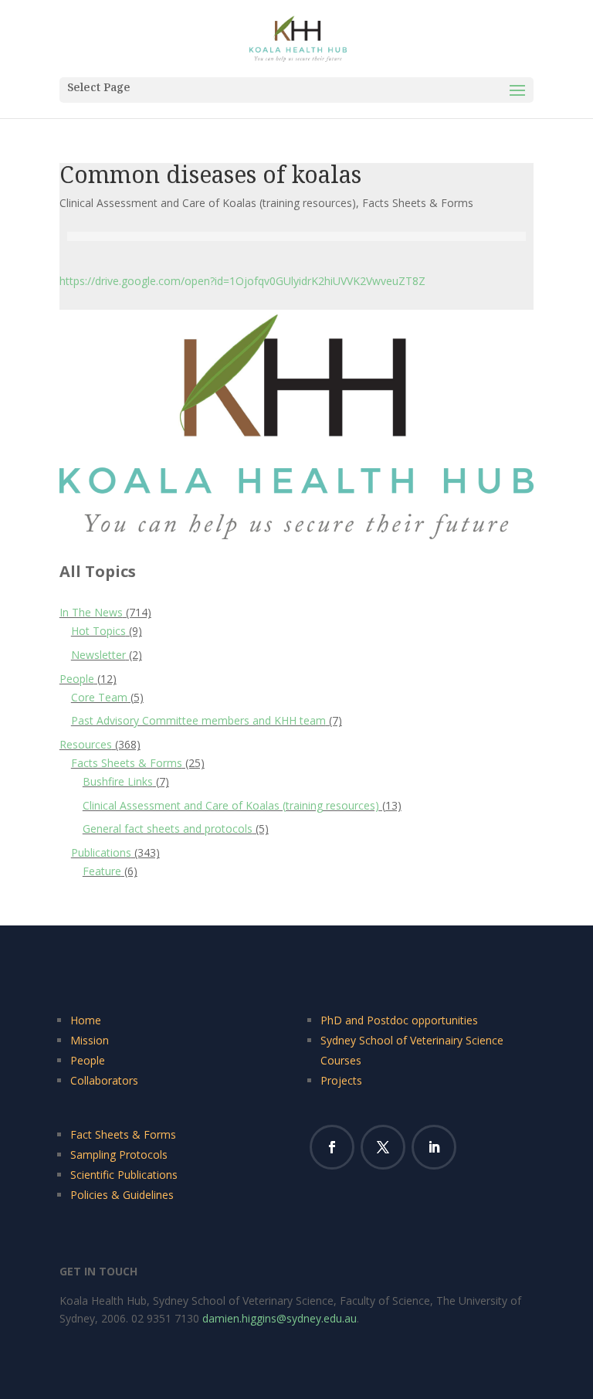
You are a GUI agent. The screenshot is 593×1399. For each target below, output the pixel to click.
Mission (89, 1040)
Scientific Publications (124, 1174)
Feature (102, 871)
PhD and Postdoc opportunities (399, 1020)
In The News (91, 612)
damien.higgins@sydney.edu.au (279, 1318)
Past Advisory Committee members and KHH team (198, 720)
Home (85, 1020)
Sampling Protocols (119, 1154)
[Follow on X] (383, 1147)
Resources (85, 744)
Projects (341, 1080)
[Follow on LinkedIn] (434, 1147)
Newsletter (98, 654)
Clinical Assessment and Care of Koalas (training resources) (207, 202)
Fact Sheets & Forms (123, 1134)
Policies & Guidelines (122, 1194)
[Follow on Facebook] (332, 1147)
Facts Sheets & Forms (417, 202)
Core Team (99, 697)
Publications (101, 852)
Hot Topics (98, 630)
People (76, 678)
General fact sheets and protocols (167, 828)
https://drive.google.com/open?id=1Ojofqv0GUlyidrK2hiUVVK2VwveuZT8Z (242, 280)
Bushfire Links (118, 781)
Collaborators (104, 1080)
